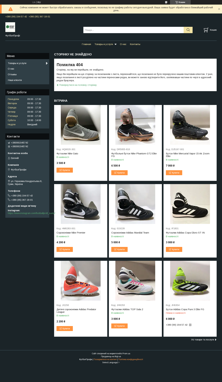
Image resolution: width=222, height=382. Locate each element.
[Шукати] (188, 30)
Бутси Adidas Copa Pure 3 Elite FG (185, 309)
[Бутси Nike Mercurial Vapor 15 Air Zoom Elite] (190, 125)
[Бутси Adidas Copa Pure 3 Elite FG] (190, 281)
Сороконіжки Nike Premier (71, 232)
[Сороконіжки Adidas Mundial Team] (135, 204)
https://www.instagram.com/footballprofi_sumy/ (31, 213)
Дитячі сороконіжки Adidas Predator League (76, 310)
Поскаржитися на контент (105, 359)
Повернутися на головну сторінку (78, 85)
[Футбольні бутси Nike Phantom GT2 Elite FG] (135, 125)
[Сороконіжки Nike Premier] (80, 204)
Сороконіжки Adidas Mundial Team (130, 232)
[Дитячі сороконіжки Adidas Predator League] (80, 281)
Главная (86, 44)
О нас (123, 44)
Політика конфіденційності (130, 359)
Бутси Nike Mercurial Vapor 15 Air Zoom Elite (187, 154)
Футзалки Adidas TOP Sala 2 (127, 309)
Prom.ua (126, 353)
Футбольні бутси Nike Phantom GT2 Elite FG (134, 154)
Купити (66, 170)
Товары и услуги (103, 44)
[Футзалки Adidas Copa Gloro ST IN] (190, 204)
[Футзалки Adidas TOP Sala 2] (135, 281)
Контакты (135, 44)
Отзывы (12, 74)
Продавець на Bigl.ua (111, 356)
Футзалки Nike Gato (67, 153)
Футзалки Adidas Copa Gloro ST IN (185, 232)
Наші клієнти (15, 80)
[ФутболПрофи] (42, 27)
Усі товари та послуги (202, 339)
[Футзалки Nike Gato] (80, 125)
